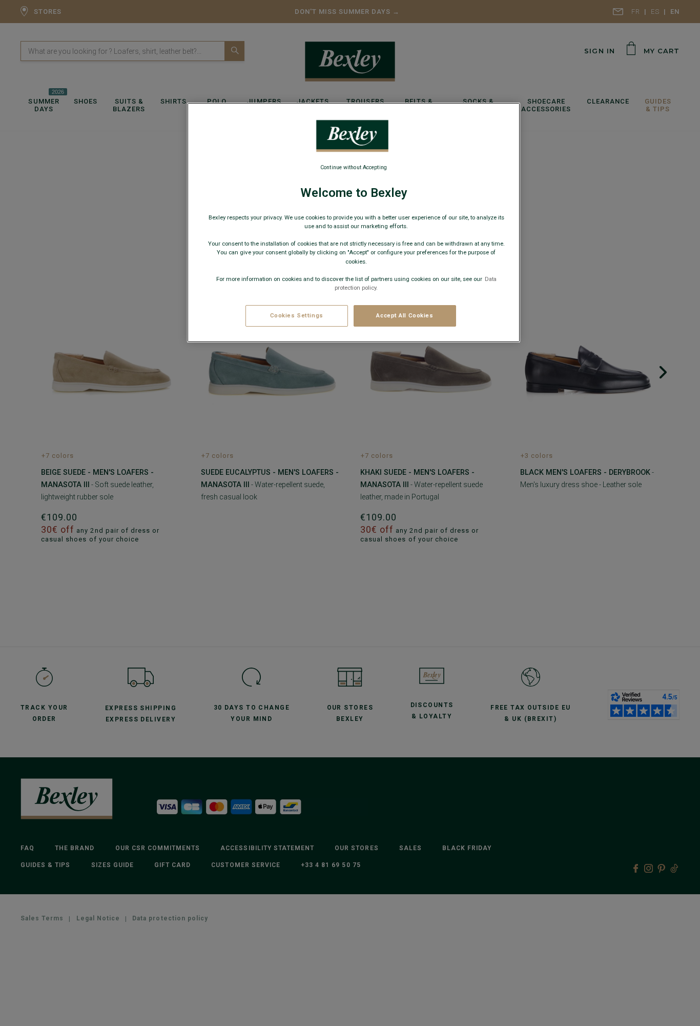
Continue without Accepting (353, 167)
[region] (353, 223)
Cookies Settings (296, 315)
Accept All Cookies (404, 315)
